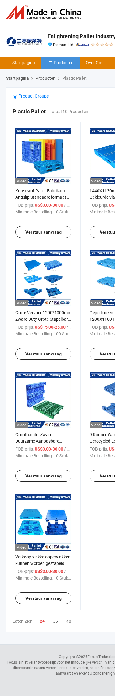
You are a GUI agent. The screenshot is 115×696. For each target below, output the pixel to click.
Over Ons (94, 62)
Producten (64, 62)
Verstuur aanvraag (43, 232)
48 (68, 621)
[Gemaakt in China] (44, 12)
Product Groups (33, 96)
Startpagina (23, 62)
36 (55, 621)
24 (42, 621)
